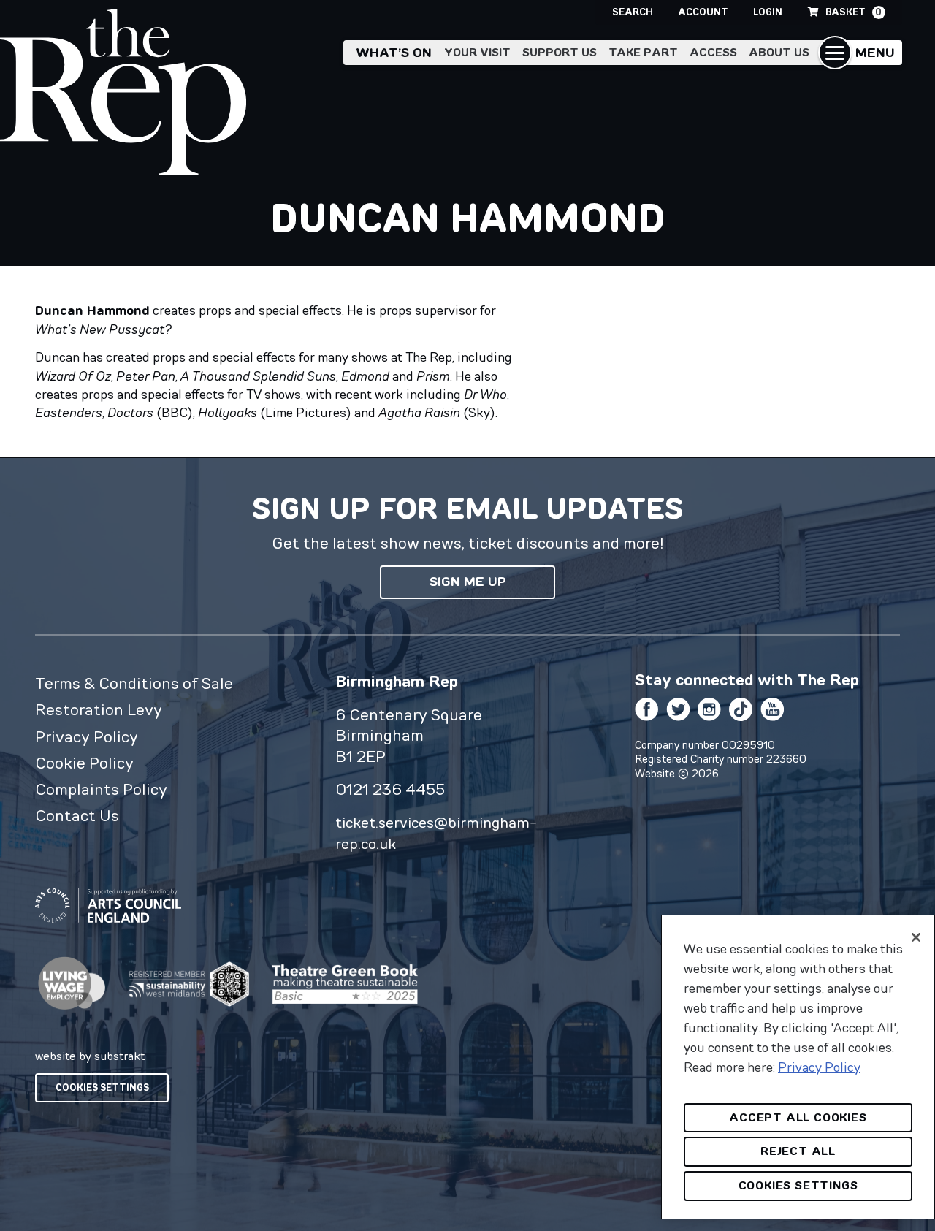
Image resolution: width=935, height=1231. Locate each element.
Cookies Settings (102, 1087)
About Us (779, 52)
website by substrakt (90, 1055)
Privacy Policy (86, 736)
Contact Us (77, 815)
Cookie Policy (84, 762)
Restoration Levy (98, 709)
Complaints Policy (101, 789)
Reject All (798, 1151)
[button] (860, 52)
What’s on (394, 52)
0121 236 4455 (390, 789)
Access (713, 52)
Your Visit (477, 52)
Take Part (643, 52)
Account (703, 12)
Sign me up (468, 581)
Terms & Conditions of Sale (134, 683)
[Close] (916, 937)
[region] (798, 1067)
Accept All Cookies (797, 1117)
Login (767, 12)
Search (632, 12)
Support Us (559, 52)
